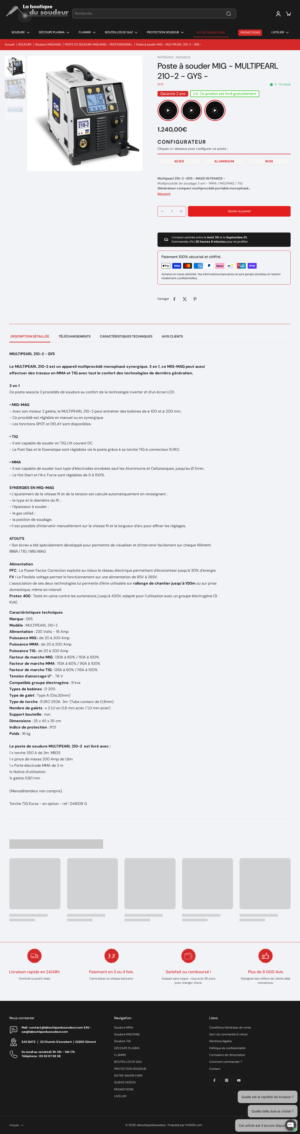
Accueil (10, 44)
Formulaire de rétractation (227, 1055)
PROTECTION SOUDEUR (130, 1069)
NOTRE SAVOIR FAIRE (128, 1076)
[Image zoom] (84, 113)
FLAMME (120, 1055)
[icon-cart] (288, 13)
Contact (214, 1069)
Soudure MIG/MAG (48, 44)
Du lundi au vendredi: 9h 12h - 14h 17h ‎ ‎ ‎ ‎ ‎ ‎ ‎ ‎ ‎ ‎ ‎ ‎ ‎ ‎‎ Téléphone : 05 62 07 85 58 (53, 1054)
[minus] (162, 211)
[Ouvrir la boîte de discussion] (290, 1125)
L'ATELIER (120, 1096)
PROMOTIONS (123, 1089)
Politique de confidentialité (227, 1048)
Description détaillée (30, 336)
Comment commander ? (225, 1062)
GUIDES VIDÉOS (124, 1082)
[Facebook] (214, 1080)
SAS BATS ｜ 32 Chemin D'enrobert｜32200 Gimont (59, 1042)
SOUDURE (25, 44)
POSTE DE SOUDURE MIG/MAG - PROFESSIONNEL (98, 44)
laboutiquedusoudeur (151, 1125)
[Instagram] (226, 1080)
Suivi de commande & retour (228, 1034)
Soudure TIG (122, 1041)
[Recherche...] (228, 13)
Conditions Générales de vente (230, 1027)
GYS (160, 84)
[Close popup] (293, 1071)
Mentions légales (220, 1041)
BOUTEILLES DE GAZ (128, 1062)
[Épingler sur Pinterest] (195, 299)
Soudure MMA (123, 1027)
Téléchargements (74, 336)
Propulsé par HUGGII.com (185, 1125)
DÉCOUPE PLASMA (126, 1048)
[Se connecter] (278, 13)
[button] (179, 161)
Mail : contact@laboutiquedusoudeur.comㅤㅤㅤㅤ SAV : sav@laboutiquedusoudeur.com (56, 1029)
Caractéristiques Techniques (126, 336)
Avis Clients (172, 336)
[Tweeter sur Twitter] (185, 299)
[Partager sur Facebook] (174, 299)
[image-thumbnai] (15, 66)
